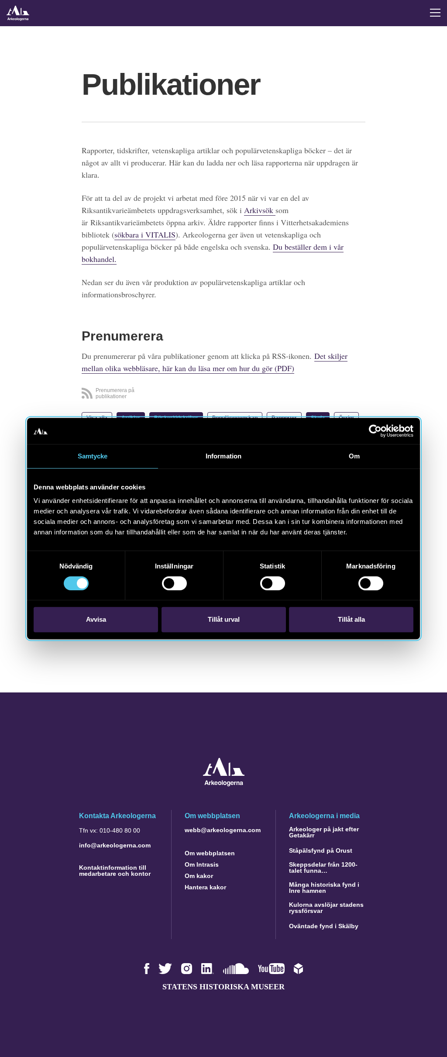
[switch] (174, 583)
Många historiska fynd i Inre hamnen (324, 887)
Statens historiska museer (223, 986)
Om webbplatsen (210, 853)
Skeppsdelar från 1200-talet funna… (323, 867)
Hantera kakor (205, 887)
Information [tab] (223, 456)
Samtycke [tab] (93, 456)
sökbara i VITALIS (144, 234)
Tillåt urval (224, 619)
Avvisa (96, 619)
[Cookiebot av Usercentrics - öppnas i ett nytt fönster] (375, 430)
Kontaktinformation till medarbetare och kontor (115, 870)
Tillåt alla (351, 619)
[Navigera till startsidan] (223, 784)
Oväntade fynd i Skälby (323, 926)
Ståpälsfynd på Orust (320, 850)
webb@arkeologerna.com (223, 830)
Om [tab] (354, 456)
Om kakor (199, 876)
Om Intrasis (202, 864)
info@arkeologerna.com (115, 845)
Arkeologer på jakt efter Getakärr (324, 832)
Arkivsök (259, 210)
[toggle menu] (435, 12)
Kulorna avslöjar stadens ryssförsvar (326, 908)
